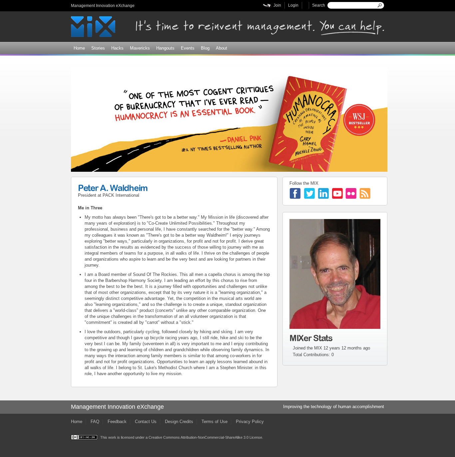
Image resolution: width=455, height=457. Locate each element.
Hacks (117, 48)
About (221, 48)
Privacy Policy (250, 421)
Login (293, 5)
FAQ (95, 421)
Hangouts (165, 48)
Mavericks (140, 48)
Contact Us (146, 421)
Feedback (117, 421)
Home (79, 48)
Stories (98, 48)
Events (188, 48)
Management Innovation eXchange (103, 5)
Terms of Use (215, 421)
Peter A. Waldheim (113, 188)
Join (277, 5)
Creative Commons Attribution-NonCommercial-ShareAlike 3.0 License (205, 437)
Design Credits (179, 421)
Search (318, 5)
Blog (205, 48)
